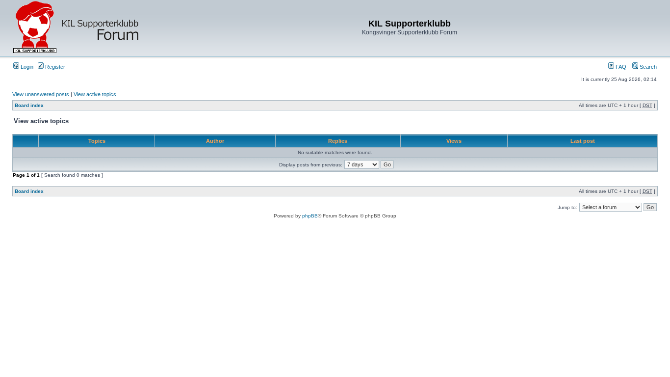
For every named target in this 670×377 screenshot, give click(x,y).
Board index (29, 105)
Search (647, 67)
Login (26, 67)
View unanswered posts (40, 94)
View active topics (95, 94)
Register (54, 67)
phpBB (310, 215)
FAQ (620, 67)
